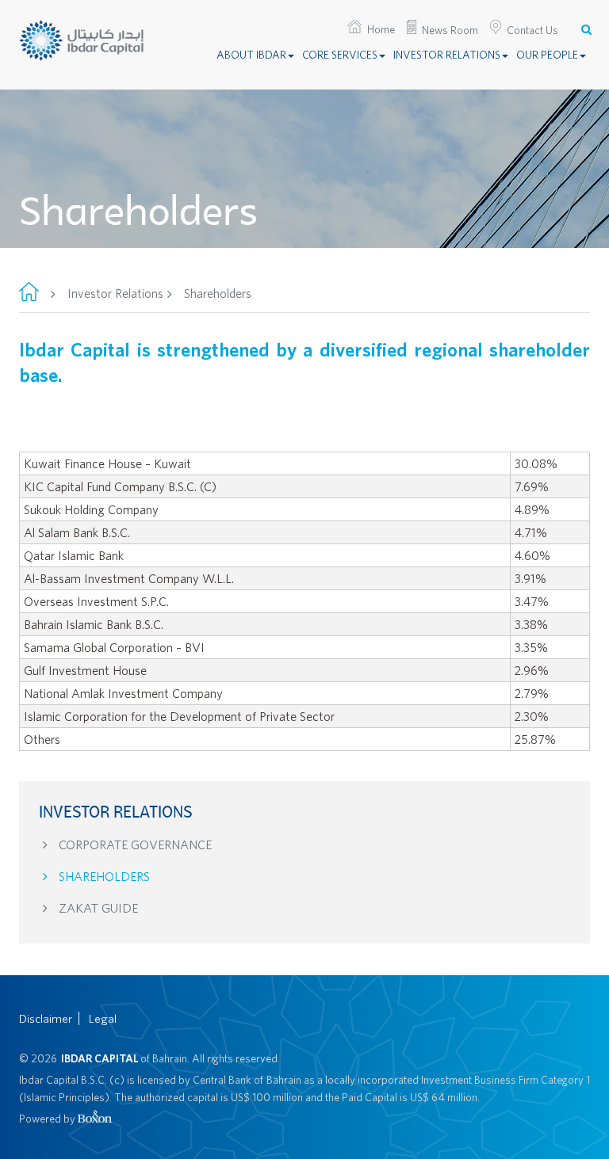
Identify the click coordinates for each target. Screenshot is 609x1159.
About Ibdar (251, 54)
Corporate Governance (134, 844)
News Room (450, 30)
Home (381, 29)
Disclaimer (45, 1018)
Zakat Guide (97, 908)
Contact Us (532, 30)
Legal (103, 1018)
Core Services (339, 54)
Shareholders (103, 876)
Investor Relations (446, 54)
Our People (547, 54)
